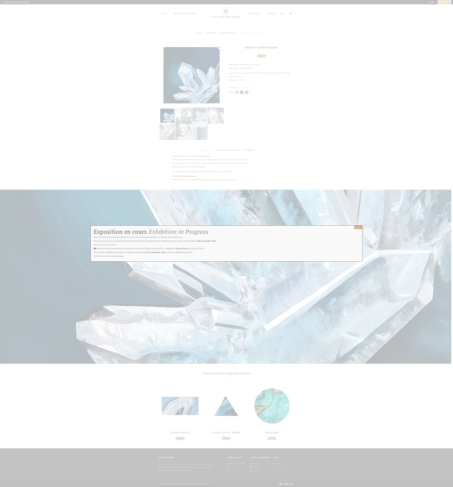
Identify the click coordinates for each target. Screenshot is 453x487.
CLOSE (358, 227)
